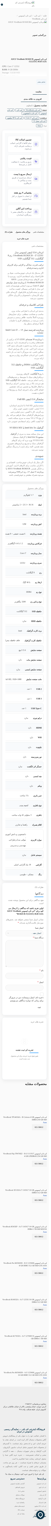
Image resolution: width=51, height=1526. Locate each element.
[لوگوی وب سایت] (24, 4)
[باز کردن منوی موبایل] (45, 4)
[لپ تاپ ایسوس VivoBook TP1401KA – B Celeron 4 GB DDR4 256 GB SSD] (29, 1091)
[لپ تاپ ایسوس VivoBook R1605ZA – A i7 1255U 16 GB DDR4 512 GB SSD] (29, 1273)
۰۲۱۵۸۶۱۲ (28, 1404)
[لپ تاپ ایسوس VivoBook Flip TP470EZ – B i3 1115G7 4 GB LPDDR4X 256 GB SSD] (27, 1127)
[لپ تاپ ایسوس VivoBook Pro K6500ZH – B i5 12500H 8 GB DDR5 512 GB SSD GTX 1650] (27, 1237)
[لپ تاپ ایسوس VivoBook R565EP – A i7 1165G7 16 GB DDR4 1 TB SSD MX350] (30, 1200)
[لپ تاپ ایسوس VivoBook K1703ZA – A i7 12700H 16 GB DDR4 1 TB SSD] (29, 1310)
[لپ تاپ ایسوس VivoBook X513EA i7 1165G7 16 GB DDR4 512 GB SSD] (31, 1164)
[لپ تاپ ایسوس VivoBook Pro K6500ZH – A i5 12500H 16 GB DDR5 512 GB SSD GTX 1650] (27, 1346)
